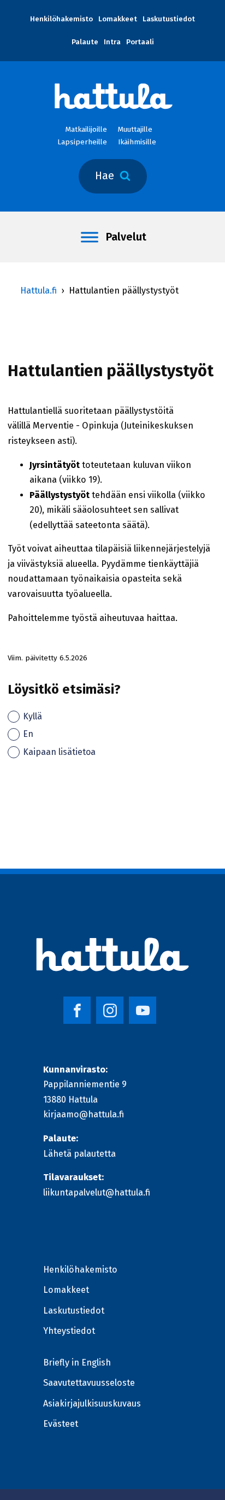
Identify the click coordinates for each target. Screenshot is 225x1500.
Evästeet (60, 1424)
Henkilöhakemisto (61, 19)
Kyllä (32, 716)
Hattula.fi (38, 290)
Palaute (85, 42)
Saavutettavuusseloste (89, 1383)
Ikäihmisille (137, 142)
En (28, 734)
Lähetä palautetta (79, 1154)
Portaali (140, 42)
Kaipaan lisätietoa (59, 752)
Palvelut (126, 237)
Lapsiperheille (82, 142)
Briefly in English (77, 1362)
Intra (112, 42)
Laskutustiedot (169, 19)
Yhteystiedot (69, 1331)
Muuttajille (135, 129)
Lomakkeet (117, 19)
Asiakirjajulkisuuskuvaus (92, 1403)
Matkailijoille (86, 129)
